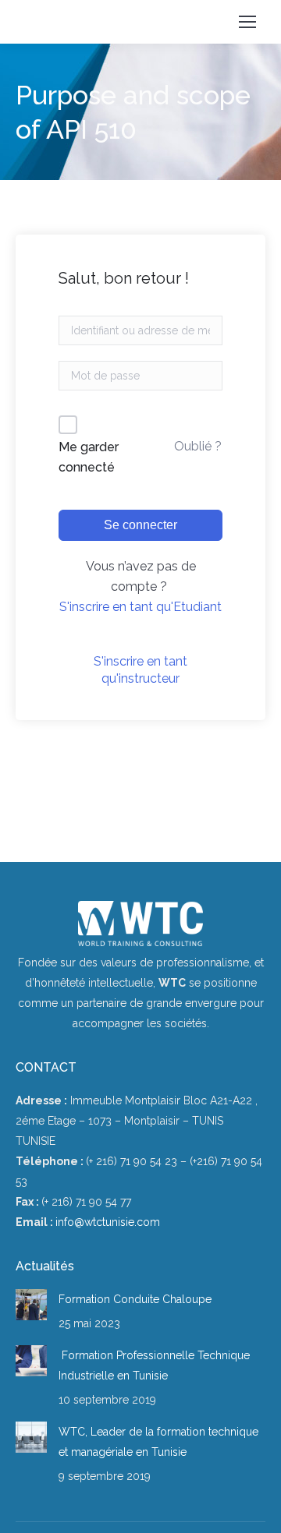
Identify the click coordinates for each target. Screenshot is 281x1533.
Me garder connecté (89, 457)
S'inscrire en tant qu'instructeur (140, 670)
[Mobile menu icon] (247, 21)
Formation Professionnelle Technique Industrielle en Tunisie (154, 1365)
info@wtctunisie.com (107, 1222)
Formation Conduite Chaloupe (135, 1299)
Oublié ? (198, 446)
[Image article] (31, 1304)
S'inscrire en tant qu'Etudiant (140, 606)
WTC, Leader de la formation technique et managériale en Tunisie (158, 1441)
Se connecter (140, 525)
